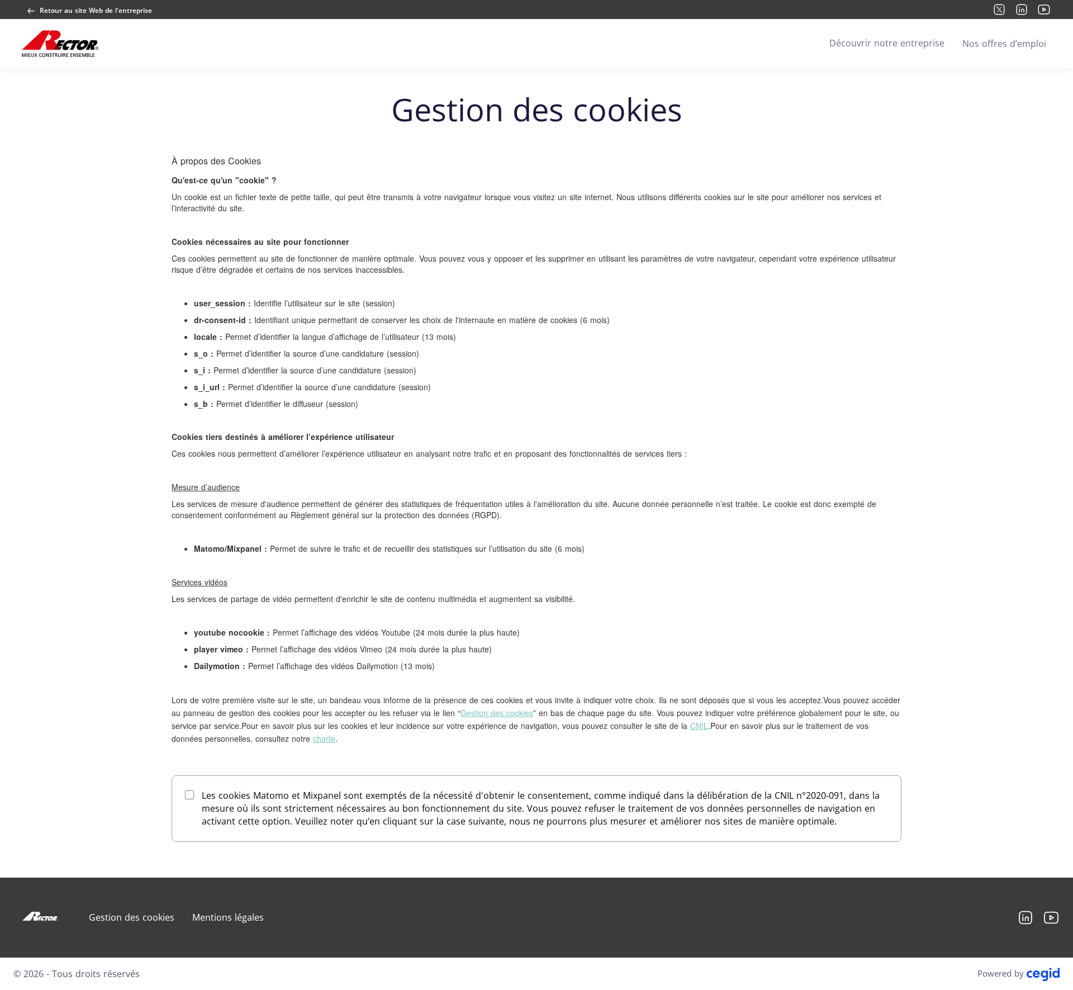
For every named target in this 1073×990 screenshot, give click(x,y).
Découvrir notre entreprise (886, 43)
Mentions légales (228, 917)
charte (324, 738)
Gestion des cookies (496, 712)
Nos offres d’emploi (1004, 43)
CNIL (699, 725)
